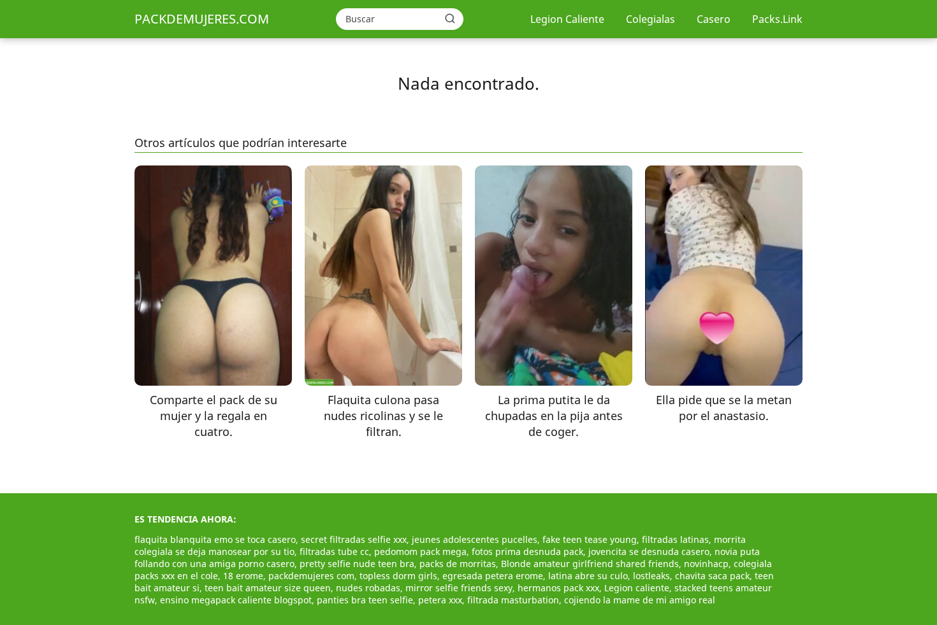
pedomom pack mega (420, 551)
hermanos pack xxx (558, 588)
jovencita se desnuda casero (648, 551)
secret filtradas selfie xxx (354, 539)
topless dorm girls (398, 576)
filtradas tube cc (334, 551)
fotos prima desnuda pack (527, 551)
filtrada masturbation (513, 600)
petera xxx (440, 600)
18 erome (243, 576)
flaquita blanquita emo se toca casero (215, 539)
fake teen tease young (589, 539)
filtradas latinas (675, 539)
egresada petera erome (492, 576)
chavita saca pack (712, 576)
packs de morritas (457, 564)
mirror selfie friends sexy (458, 588)
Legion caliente (636, 588)
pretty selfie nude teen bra (357, 564)
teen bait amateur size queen (268, 588)
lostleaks (651, 576)
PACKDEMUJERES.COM (201, 18)
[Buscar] (450, 18)
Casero (713, 19)
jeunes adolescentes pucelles (474, 539)
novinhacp (706, 564)
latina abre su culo (588, 576)
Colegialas (650, 19)
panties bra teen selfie (365, 600)
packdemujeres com (311, 576)
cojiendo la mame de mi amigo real (639, 600)
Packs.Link (777, 19)
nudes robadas (368, 588)
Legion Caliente (567, 19)
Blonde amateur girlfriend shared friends (590, 564)
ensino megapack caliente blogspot (236, 600)
